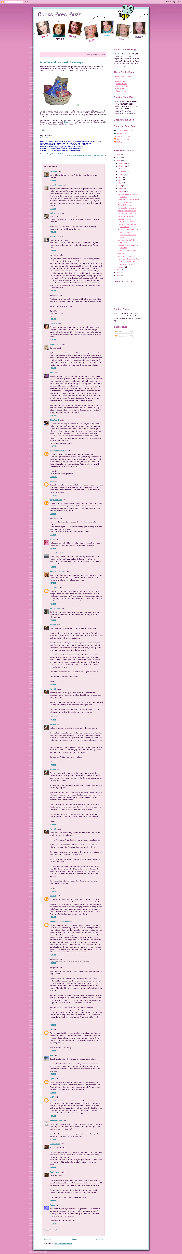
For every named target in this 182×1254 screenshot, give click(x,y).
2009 (118, 160)
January (121, 267)
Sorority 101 (92, 155)
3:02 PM (53, 1139)
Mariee (52, 539)
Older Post (100, 1239)
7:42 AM (53, 291)
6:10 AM (53, 917)
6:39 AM (53, 180)
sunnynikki (54, 587)
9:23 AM (53, 340)
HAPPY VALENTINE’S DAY (128, 230)
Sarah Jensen (55, 1144)
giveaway (80, 155)
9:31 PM (53, 684)
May (120, 183)
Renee (52, 372)
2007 (118, 273)
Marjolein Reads (56, 500)
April (120, 186)
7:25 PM (53, 604)
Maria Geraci (54, 236)
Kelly (51, 1029)
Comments (121, 336)
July (120, 177)
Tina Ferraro (120, 88)
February (121, 191)
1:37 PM (53, 514)
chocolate (72, 155)
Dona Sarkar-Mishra (123, 76)
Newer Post (48, 1239)
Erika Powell (54, 420)
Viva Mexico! (122, 253)
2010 (118, 158)
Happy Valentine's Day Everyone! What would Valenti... (127, 235)
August (121, 174)
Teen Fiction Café (123, 139)
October (121, 169)
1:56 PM (53, 963)
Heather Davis (55, 608)
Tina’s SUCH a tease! (125, 205)
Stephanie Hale (121, 84)
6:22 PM (53, 548)
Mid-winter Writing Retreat (127, 256)
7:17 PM (53, 583)
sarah (52, 481)
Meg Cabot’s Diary (123, 136)
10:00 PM (53, 891)
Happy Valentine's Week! (127, 250)
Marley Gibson (121, 81)
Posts (119, 332)
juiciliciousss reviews (58, 451)
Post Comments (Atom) (63, 1244)
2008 (118, 270)
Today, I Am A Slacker (126, 216)
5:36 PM (53, 1074)
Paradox (53, 1205)
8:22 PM (53, 1093)
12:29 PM (53, 495)
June (120, 180)
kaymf (52, 1079)
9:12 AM (53, 319)
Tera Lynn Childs (122, 86)
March (120, 189)
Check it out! (68, 122)
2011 (118, 155)
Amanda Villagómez (57, 571)
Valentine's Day (101, 155)
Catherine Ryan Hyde (124, 130)
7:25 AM (53, 232)
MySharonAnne (55, 213)
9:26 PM (53, 1167)
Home (74, 1239)
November (122, 166)
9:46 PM (53, 765)
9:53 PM (53, 824)
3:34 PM (53, 1025)
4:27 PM (53, 1051)
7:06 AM (53, 209)
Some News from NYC (126, 264)
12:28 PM (53, 477)
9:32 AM (53, 1116)
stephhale (53, 171)
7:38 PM (53, 620)
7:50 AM (53, 955)
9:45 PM (53, 720)
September (122, 172)
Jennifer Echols (122, 133)
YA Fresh (120, 142)
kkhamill (53, 896)
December (122, 163)
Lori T (52, 1097)
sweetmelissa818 (56, 553)
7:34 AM (53, 250)
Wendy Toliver (121, 91)
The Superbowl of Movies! (127, 208)
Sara (51, 1055)
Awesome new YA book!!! (127, 213)
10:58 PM (53, 1224)
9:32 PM (53, 1201)
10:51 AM (53, 416)
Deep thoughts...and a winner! (128, 199)
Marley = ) (44, 137)
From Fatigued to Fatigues (60, 921)
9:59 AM (53, 368)
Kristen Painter (55, 344)
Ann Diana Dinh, (56, 1120)
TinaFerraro (54, 323)
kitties (85, 155)
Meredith (53, 625)
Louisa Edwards (56, 185)
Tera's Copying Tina (125, 202)
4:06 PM (53, 535)
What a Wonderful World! (127, 211)
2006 (118, 275)
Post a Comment (50, 1230)
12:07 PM (53, 446)
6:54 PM (53, 567)
